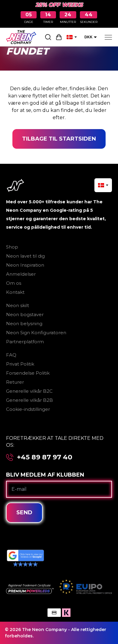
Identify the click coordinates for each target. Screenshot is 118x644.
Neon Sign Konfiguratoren (36, 332)
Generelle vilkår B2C (29, 391)
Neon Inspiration (25, 265)
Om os (13, 283)
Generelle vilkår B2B (29, 400)
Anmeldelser (21, 274)
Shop (12, 247)
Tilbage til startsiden (59, 138)
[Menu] (108, 37)
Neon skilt (17, 305)
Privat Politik (20, 364)
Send (24, 512)
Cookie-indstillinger (28, 409)
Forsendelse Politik (28, 373)
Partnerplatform (25, 341)
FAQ (11, 355)
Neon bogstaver (25, 314)
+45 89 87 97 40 (44, 457)
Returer (15, 382)
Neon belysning (24, 323)
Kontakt (15, 292)
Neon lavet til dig (25, 256)
